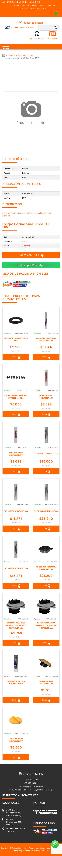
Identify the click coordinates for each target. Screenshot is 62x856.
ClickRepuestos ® (40, 851)
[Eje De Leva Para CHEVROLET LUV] (16, 320)
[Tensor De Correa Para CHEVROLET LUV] (46, 549)
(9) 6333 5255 (32, 1)
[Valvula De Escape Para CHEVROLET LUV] (46, 320)
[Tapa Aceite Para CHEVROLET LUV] (46, 663)
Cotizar (15, 357)
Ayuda (16, 5)
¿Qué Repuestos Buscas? (22, 27)
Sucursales (25, 5)
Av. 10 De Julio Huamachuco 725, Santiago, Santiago (31, 790)
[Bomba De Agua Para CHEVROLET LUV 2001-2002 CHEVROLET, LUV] (16, 606)
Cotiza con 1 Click (29, 254)
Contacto (25, 9)
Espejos (11, 55)
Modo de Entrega (38, 5)
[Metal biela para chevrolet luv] (46, 378)
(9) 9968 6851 (13, 1)
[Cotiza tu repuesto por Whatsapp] (56, 13)
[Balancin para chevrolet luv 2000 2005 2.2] (16, 378)
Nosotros (51, 5)
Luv (31, 55)
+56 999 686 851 (31, 783)
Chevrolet (22, 55)
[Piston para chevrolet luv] (46, 435)
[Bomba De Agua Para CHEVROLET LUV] (16, 663)
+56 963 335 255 (31, 780)
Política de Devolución (39, 9)
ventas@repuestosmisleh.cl (31, 786)
